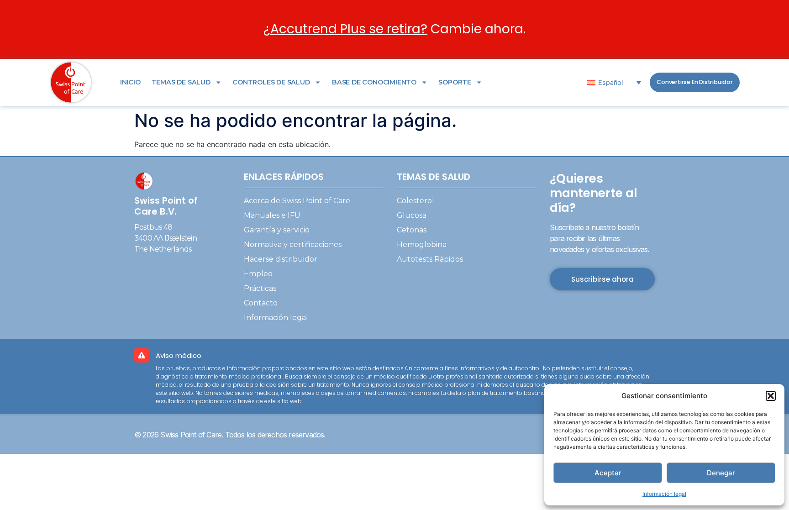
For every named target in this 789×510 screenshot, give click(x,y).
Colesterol (415, 200)
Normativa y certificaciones (293, 244)
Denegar (721, 472)
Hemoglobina (422, 244)
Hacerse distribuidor (280, 259)
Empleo (258, 273)
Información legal (664, 493)
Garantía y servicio (277, 230)
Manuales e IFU (272, 215)
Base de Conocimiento (374, 82)
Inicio (130, 82)
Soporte (454, 82)
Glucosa (411, 215)
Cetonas (411, 230)
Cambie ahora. (394, 29)
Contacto (261, 303)
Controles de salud (271, 82)
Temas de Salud (181, 82)
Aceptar (607, 472)
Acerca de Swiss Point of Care (297, 200)
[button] (770, 395)
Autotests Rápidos (430, 259)
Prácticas (260, 288)
